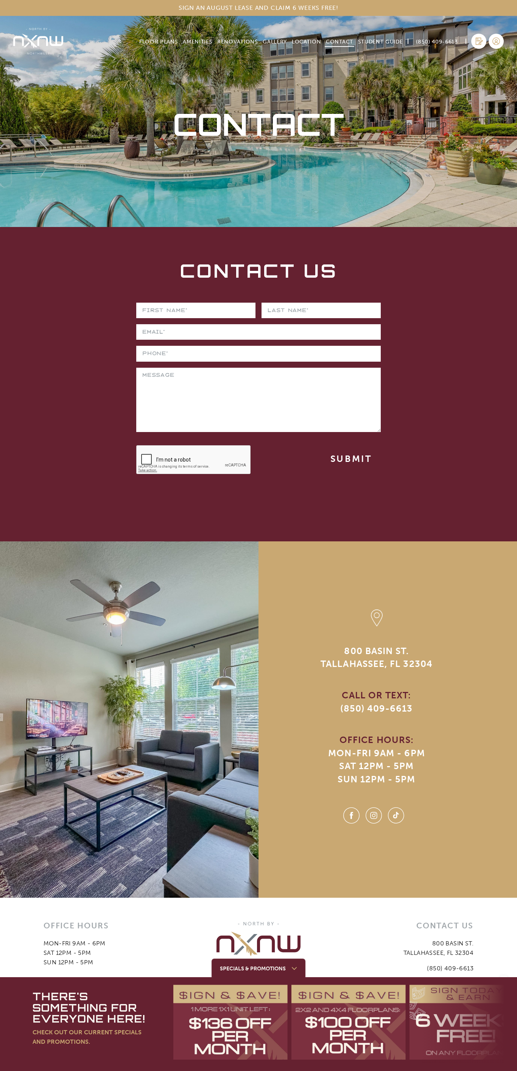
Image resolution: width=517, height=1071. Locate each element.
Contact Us (259, 270)
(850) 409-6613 (376, 708)
